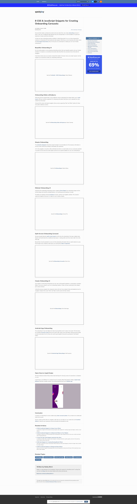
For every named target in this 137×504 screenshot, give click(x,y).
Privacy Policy (49, 497)
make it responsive (65, 243)
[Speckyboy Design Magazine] (39, 12)
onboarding (71, 33)
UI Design (80, 29)
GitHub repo (69, 381)
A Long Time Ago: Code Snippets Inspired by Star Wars (49, 437)
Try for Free (85, 5)
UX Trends (38, 459)
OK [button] (86, 501)
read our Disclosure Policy (51, 481)
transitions (51, 194)
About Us (37, 497)
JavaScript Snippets (48, 457)
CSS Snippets (39, 457)
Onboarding (58, 168)
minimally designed (41, 145)
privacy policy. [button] (80, 501)
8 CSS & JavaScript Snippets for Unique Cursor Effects (49, 428)
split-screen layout (51, 236)
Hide (98, 38)
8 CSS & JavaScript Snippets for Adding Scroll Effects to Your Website (52, 433)
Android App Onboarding (58, 353)
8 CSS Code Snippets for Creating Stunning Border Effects (50, 442)
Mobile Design (69, 457)
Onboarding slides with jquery (58, 122)
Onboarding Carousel (59, 261)
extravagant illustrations (43, 41)
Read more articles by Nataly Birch (45, 473)
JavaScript (75, 29)
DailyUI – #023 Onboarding (58, 75)
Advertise (43, 497)
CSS (72, 29)
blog (44, 471)
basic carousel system (62, 415)
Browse (44, 1)
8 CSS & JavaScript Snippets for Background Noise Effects (50, 446)
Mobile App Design (59, 457)
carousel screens (45, 332)
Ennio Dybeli (63, 190)
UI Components (77, 457)
